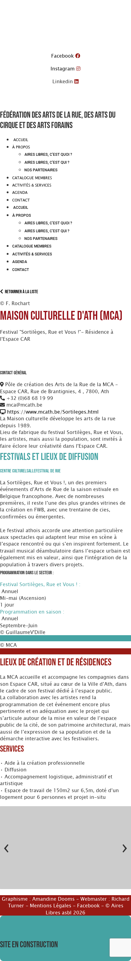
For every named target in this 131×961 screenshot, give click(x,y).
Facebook (88, 905)
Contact (21, 200)
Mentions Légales (50, 905)
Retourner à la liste (20, 292)
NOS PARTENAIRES (41, 170)
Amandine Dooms (53, 898)
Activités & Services (31, 185)
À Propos (21, 146)
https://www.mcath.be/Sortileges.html (52, 411)
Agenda (19, 192)
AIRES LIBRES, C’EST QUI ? (46, 162)
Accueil (20, 139)
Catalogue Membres (32, 177)
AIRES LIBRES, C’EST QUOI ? (48, 154)
